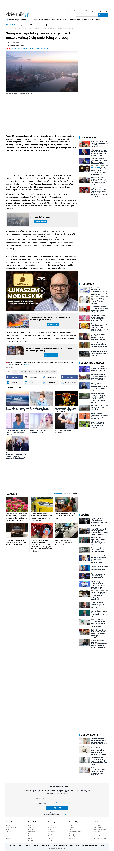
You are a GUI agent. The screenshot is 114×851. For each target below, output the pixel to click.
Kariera (36, 845)
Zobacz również (41, 222)
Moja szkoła (51, 831)
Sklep (105, 11)
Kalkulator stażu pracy (100, 829)
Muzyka (50, 838)
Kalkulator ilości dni (99, 827)
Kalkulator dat (97, 825)
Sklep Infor (9, 838)
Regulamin (45, 845)
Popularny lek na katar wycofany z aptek (38, 431)
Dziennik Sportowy (54, 25)
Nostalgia (20, 25)
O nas (20, 845)
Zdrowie (30, 836)
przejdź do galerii (50, 355)
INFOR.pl (46, 11)
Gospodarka (31, 829)
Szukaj (104, 14)
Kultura (50, 840)
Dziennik (8, 28)
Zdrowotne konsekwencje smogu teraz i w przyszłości (40, 409)
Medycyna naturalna (75, 831)
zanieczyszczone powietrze (45, 372)
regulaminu (58, 802)
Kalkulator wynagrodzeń (100, 838)
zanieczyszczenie (26, 372)
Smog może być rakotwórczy (40, 217)
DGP (74, 11)
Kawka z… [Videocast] (40, 25)
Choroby (71, 834)
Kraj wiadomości (71, 494)
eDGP (7, 829)
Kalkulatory (97, 822)
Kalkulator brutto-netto (100, 836)
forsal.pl (55, 11)
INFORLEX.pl (65, 11)
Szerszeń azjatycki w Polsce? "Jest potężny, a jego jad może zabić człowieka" (66, 409)
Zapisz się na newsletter (41, 48)
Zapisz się (57, 808)
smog (15, 372)
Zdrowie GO (28, 25)
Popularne (57, 494)
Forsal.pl (8, 831)
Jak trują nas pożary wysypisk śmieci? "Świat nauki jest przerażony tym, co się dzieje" (50, 318)
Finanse (71, 827)
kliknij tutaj (67, 814)
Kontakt (12, 845)
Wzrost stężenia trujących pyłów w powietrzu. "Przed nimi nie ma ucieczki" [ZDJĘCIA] (50, 349)
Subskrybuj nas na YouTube (18, 48)
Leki (70, 829)
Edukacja (50, 829)
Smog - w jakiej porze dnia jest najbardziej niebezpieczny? (17, 409)
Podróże (30, 838)
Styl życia (72, 838)
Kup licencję (26, 364)
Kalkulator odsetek (99, 834)
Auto (29, 825)
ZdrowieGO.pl (84, 11)
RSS (102, 845)
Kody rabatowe (52, 827)
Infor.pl (8, 825)
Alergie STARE (28, 28)
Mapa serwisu (74, 845)
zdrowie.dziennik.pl (17, 28)
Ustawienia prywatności (90, 845)
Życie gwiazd (51, 834)
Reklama (28, 845)
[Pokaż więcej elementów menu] (106, 19)
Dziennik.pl (32, 822)
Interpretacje (9, 836)
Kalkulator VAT (98, 831)
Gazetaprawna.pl (11, 827)
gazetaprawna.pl (96, 11)
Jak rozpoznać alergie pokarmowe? (63, 431)
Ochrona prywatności (59, 845)
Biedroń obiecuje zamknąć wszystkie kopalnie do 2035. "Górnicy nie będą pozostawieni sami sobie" (16, 455)
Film (49, 836)
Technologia (31, 827)
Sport (29, 834)
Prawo (71, 825)
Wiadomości (31, 831)
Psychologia (72, 836)
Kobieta (50, 825)
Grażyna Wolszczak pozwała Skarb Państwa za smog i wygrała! (16, 432)
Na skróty (9, 822)
